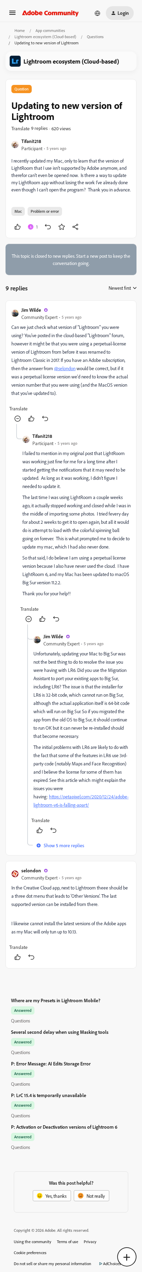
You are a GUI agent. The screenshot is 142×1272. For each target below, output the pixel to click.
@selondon (64, 368)
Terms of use (67, 1241)
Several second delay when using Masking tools (60, 1032)
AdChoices (112, 1263)
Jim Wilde (31, 310)
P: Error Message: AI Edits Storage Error (51, 1063)
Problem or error (45, 211)
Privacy (90, 1241)
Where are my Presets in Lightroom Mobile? (55, 1000)
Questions (95, 36)
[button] (12, 15)
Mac (18, 211)
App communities (50, 30)
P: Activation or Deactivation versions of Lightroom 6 (64, 1127)
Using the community (32, 1241)
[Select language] (97, 13)
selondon (31, 870)
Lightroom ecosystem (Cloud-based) (45, 36)
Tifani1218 (31, 141)
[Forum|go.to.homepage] (50, 13)
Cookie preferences (30, 1252)
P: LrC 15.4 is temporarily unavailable (48, 1095)
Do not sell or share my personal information (52, 1263)
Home (19, 30)
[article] (71, 365)
